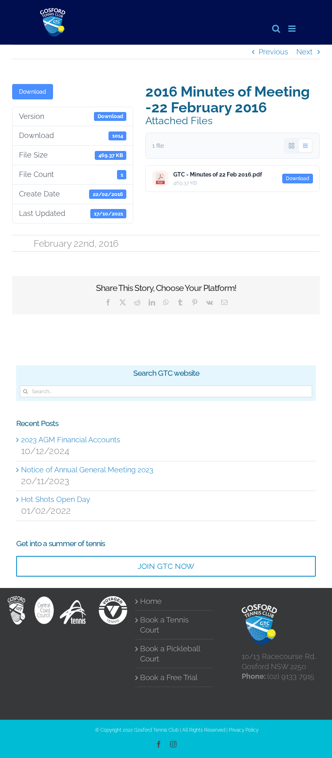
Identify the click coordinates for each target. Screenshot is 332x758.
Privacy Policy (243, 730)
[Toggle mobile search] (276, 28)
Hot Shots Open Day (55, 499)
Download (32, 91)
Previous (273, 51)
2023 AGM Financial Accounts (70, 439)
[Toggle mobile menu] (292, 28)
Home (151, 601)
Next (304, 51)
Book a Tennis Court (164, 625)
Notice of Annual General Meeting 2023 (87, 469)
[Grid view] (291, 145)
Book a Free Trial (169, 677)
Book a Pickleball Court (170, 653)
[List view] (305, 145)
